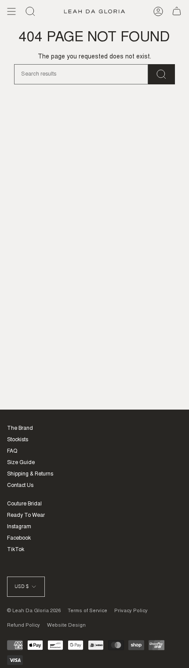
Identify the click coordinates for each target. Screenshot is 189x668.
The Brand (20, 428)
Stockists (17, 440)
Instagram (19, 527)
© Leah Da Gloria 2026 (34, 611)
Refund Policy (23, 625)
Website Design (66, 625)
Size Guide (21, 462)
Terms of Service (87, 611)
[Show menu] (11, 11)
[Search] (30, 11)
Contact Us (20, 485)
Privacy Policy (131, 611)
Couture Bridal (24, 504)
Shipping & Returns (30, 474)
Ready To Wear (26, 515)
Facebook (19, 538)
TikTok (15, 549)
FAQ (12, 451)
